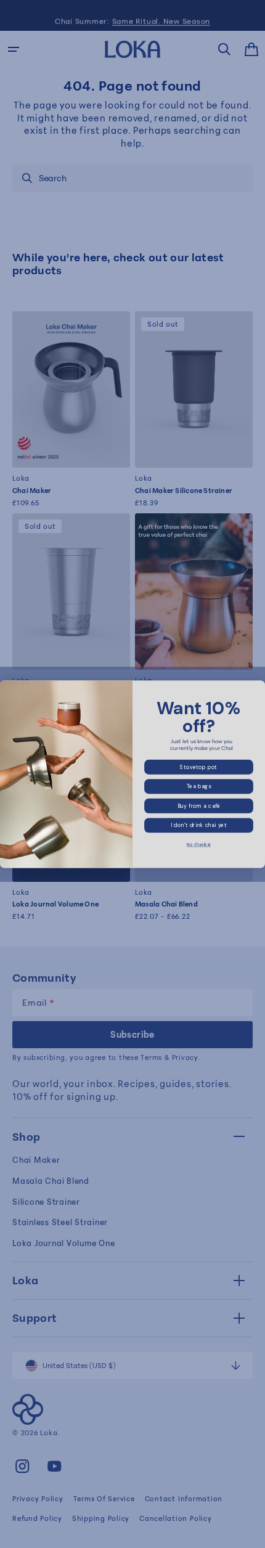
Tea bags (199, 786)
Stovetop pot (198, 767)
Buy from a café (199, 805)
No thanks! (199, 845)
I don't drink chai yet (199, 824)
